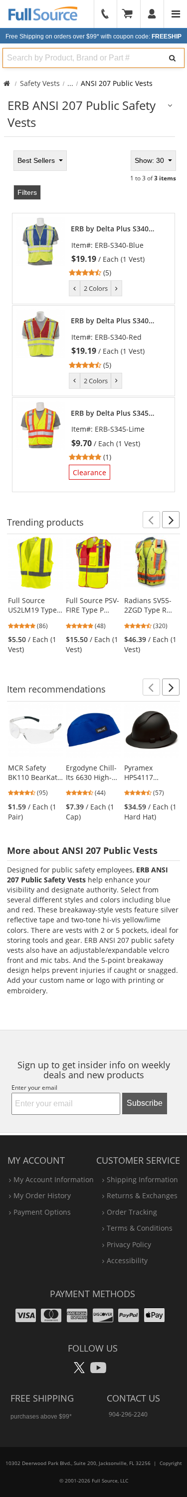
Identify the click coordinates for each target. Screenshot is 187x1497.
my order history (42, 1195)
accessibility (127, 1260)
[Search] (172, 57)
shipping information (142, 1179)
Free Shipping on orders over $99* (93, 36)
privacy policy (129, 1244)
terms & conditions (140, 1228)
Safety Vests (40, 83)
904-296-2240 (128, 1414)
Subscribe (145, 1103)
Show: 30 (150, 160)
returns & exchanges (142, 1195)
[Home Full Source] (6, 83)
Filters (27, 192)
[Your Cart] (131, 13)
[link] (118, 251)
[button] (151, 519)
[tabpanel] (93, 320)
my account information (53, 1179)
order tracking (132, 1212)
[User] (152, 13)
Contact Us (133, 1398)
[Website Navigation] (176, 13)
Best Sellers (37, 160)
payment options (42, 1212)
